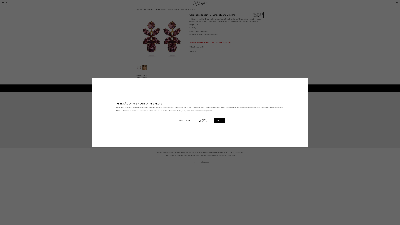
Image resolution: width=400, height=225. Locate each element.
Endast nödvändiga (204, 120)
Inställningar (184, 120)
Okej (219, 120)
